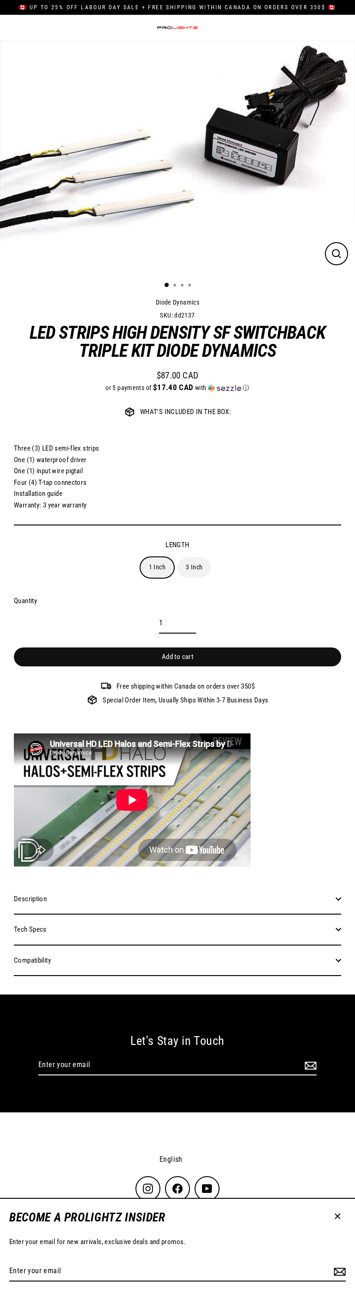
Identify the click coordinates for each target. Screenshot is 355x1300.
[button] (177, 387)
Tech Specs (30, 929)
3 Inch (194, 567)
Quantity (25, 601)
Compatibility (32, 960)
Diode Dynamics (177, 302)
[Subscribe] (338, 1271)
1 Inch (157, 567)
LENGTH (177, 545)
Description (30, 899)
